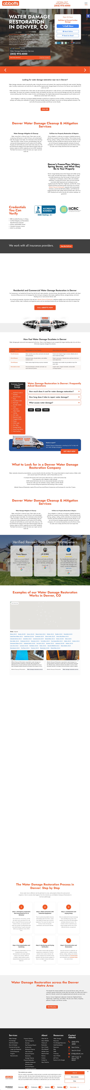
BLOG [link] (38, 410)
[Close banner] (87, 1071)
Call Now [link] (68, 26)
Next (81, 562)
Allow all (75, 1072)
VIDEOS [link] (46, 410)
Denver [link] (29, 34)
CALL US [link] (45, 109)
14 (50, 579)
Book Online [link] (69, 31)
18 (56, 579)
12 (48, 579)
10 (45, 579)
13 (49, 579)
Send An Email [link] (68, 36)
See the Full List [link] (66, 246)
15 (52, 579)
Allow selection (74, 1077)
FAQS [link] (31, 410)
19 (57, 579)
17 (55, 579)
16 (53, 579)
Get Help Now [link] (69, 451)
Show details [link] (73, 1087)
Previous (8, 562)
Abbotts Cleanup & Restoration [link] (17, 34)
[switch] (40, 1087)
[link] (88, 16)
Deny (74, 1081)
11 (46, 579)
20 (59, 579)
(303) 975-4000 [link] (18, 53)
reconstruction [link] (73, 955)
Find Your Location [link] (44, 57)
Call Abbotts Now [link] (45, 307)
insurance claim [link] (73, 957)
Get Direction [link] (52, 1007)
